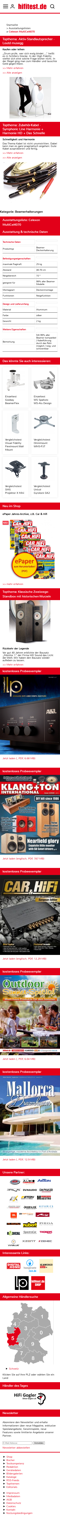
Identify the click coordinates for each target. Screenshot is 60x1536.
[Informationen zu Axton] (44, 1181)
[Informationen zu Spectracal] (30, 1233)
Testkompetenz (15, 1463)
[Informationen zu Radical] (13, 1234)
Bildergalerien (14, 1473)
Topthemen (12, 1483)
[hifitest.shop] (38, 1289)
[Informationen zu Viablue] (14, 1243)
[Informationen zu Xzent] (29, 1241)
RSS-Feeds (12, 1480)
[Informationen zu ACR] (14, 1182)
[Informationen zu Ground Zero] (13, 1207)
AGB (9, 1499)
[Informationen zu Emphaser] (46, 1190)
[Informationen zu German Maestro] (44, 1198)
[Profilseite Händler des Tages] (30, 1399)
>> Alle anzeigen (12, 72)
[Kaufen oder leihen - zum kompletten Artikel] (30, 98)
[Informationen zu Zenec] (45, 1241)
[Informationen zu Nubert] (30, 1225)
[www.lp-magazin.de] (22, 1289)
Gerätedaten (13, 1470)
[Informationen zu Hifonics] (46, 1207)
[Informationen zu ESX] (13, 1199)
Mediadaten (13, 1496)
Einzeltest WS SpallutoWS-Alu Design (43, 400)
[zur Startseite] (32, 6)
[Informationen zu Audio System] (29, 1182)
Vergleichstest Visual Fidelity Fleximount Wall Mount (14, 444)
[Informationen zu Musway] (13, 1224)
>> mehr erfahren (13, 584)
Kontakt (10, 1509)
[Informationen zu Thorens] (46, 1233)
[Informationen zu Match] (26, 1214)
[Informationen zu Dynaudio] (30, 1190)
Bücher (10, 1460)
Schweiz (14, 1368)
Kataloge (11, 1477)
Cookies (11, 1506)
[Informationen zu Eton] (28, 1198)
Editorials (11, 1487)
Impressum (13, 1493)
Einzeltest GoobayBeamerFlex (12, 400)
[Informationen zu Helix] (30, 1207)
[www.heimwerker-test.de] (46, 1272)
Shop (9, 1456)
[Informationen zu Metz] (42, 1215)
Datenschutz (13, 1503)
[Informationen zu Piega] (46, 1224)
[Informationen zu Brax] (13, 1190)
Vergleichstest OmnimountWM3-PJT (42, 443)
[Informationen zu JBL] (14, 1216)
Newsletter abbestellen (16, 1447)
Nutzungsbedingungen (19, 1513)
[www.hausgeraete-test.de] (30, 1272)
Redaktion (12, 1467)
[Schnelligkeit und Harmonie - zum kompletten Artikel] (30, 183)
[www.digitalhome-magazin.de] (13, 1272)
